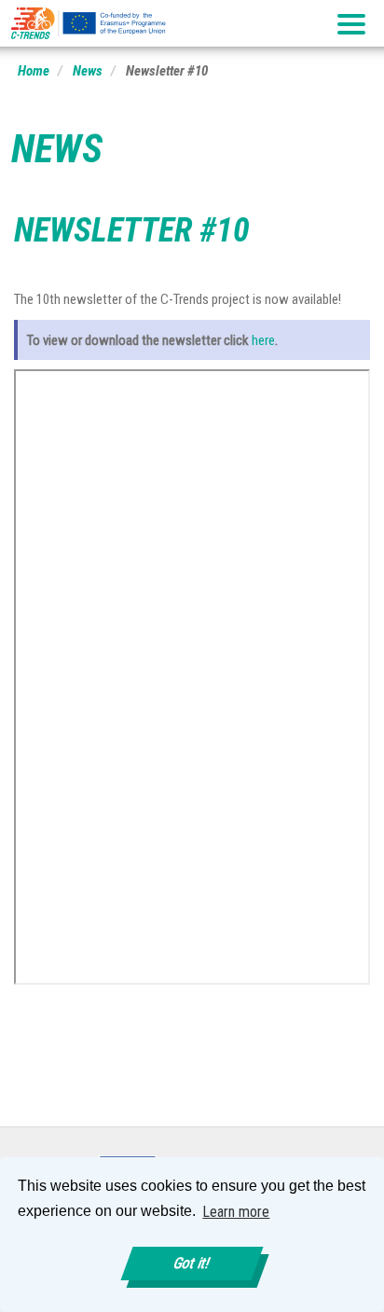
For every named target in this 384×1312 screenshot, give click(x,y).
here (263, 340)
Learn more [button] (235, 1212)
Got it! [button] (192, 1263)
